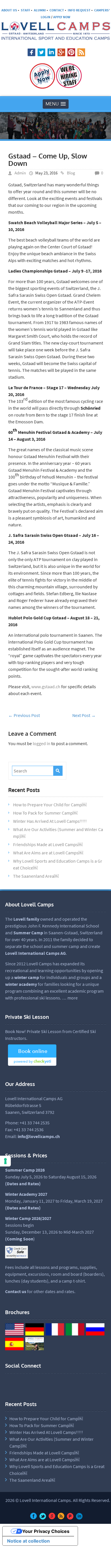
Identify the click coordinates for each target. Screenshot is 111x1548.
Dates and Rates (23, 1183)
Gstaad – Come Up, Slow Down (47, 159)
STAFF (25, 10)
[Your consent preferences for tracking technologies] (5, 1161)
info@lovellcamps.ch (39, 1136)
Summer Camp (28, 932)
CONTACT (57, 10)
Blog (71, 173)
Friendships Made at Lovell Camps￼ (48, 844)
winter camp (26, 977)
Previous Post (24, 715)
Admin (20, 173)
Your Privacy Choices (45, 1531)
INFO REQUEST (79, 10)
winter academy (21, 984)
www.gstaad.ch (45, 686)
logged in (41, 743)
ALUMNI (40, 10)
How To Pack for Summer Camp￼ (45, 813)
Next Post (84, 715)
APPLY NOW (61, 17)
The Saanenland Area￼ (36, 876)
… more (70, 998)
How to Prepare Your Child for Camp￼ (50, 804)
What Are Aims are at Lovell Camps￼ (48, 853)
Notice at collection (28, 1541)
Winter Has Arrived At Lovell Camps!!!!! (50, 821)
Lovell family (26, 919)
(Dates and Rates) (23, 1208)
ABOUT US (9, 10)
